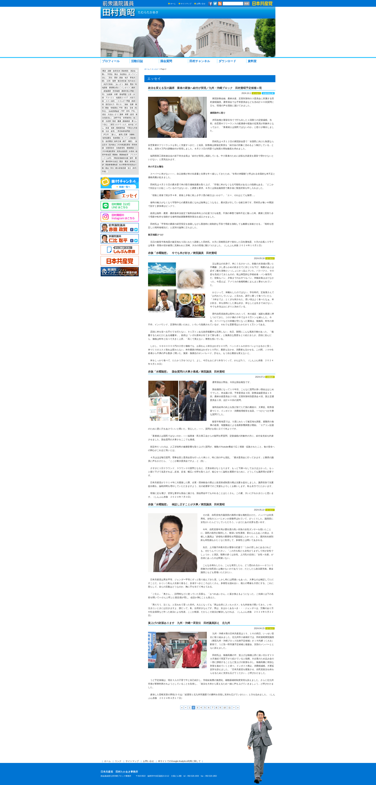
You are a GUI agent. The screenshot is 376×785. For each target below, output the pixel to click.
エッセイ (256, 93)
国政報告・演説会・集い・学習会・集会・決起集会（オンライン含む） (119, 74)
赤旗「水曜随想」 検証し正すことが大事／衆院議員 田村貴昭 (186, 504)
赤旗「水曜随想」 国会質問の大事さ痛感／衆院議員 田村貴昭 (186, 371)
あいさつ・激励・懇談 (125, 84)
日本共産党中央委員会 (120, 261)
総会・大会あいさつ (110, 114)
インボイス (125, 88)
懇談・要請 (123, 161)
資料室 (252, 61)
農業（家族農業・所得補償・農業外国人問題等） (118, 91)
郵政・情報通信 (111, 108)
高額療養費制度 (111, 165)
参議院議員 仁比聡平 (120, 239)
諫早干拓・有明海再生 (123, 118)
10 (224, 707)
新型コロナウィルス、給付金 (122, 125)
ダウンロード (227, 61)
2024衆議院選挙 (108, 151)
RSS (220, 4)
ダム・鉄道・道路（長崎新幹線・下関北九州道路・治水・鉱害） (119, 128)
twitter (215, 4)
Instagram (120, 216)
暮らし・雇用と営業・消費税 (123, 135)
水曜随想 (269, 377)
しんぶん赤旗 (120, 250)
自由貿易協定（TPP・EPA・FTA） (122, 111)
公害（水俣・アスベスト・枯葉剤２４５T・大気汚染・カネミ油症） (118, 97)
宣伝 (112, 168)
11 (229, 707)
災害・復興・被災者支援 (116, 81)
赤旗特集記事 (268, 93)
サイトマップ (186, 4)
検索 (247, 3)
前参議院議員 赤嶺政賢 (120, 227)
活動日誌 (137, 61)
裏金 (107, 168)
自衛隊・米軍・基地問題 (116, 94)
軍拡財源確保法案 (121, 158)
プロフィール (111, 61)
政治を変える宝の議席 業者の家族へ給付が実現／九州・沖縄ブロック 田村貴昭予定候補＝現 (205, 87)
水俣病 (131, 151)
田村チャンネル (199, 61)
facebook (210, 4)
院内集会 (112, 145)
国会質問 (166, 61)
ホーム (173, 4)
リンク (118, 761)
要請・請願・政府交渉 (111, 71)
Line (120, 205)
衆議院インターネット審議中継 (120, 271)
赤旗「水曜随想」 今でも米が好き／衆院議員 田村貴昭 (182, 252)
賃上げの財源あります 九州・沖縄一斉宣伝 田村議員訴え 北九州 (189, 622)
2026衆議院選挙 (123, 145)
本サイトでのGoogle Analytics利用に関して (179, 761)
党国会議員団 (122, 151)
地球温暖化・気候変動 (111, 138)
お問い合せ (201, 4)
